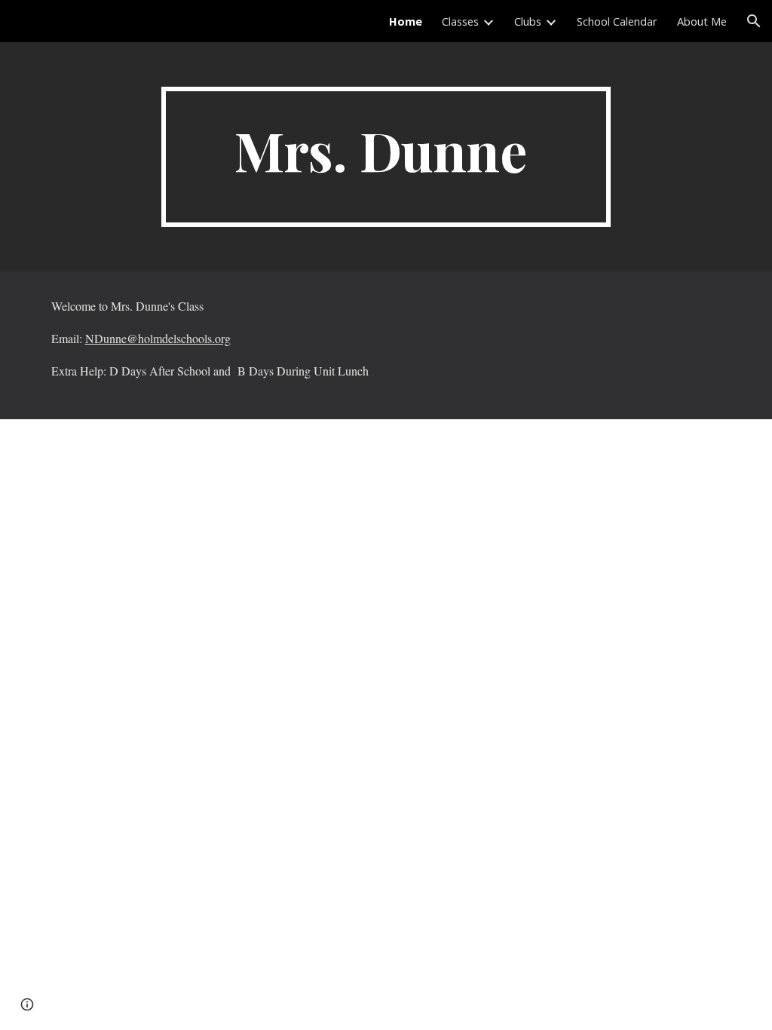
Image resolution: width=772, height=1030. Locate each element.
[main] (385, 157)
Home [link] (405, 21)
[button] (754, 21)
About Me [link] (702, 21)
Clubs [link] (527, 21)
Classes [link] (460, 21)
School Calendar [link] (617, 21)
